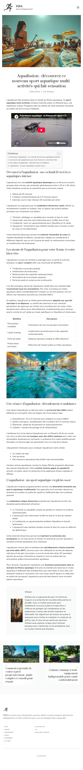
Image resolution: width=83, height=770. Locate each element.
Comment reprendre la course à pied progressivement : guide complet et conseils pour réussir (19, 675)
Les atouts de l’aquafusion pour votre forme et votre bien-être (33, 160)
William (50, 91)
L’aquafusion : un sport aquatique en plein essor (27, 166)
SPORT (7, 729)
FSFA (19, 6)
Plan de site (40, 726)
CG (36, 729)
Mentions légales (42, 732)
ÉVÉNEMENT (9, 738)
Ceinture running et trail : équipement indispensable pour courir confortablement (63, 675)
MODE (7, 735)
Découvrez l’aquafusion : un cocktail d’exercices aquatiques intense (34, 157)
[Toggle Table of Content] (57, 154)
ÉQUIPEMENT (9, 732)
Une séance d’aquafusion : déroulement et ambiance (29, 163)
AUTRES (8, 741)
